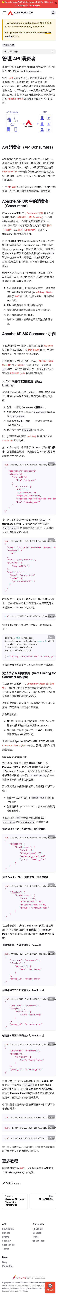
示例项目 (19, 365)
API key (40, 292)
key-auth (48, 345)
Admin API (7, 440)
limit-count (33, 350)
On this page (11, 51)
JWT (17, 296)
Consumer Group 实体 (14, 745)
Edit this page (13, 1183)
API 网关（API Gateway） (30, 217)
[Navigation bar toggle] (4, 13)
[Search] (53, 12)
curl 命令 (31, 436)
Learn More (34, 6)
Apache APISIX (16, 98)
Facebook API (9, 171)
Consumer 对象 (35, 213)
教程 (22, 1168)
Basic (49, 292)
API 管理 (12, 187)
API (11, 78)
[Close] (56, 3)
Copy (51, 464)
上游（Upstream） (27, 229)
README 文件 (17, 373)
